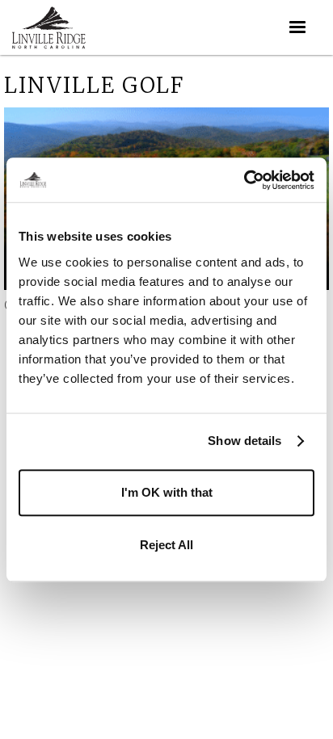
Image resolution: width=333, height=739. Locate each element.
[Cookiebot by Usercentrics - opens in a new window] (243, 180)
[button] (297, 27)
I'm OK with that (167, 492)
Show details (244, 440)
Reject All (166, 545)
